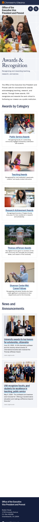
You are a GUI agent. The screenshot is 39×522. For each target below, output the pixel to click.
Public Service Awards (20, 136)
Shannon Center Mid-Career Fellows (19, 287)
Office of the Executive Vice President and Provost (13, 10)
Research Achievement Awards (19, 210)
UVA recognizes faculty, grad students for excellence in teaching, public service (17, 388)
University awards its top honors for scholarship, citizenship (18, 340)
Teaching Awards (19, 174)
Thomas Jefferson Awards (19, 247)
